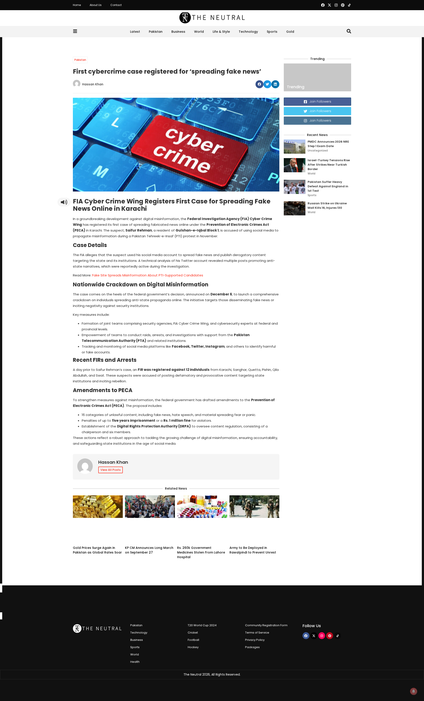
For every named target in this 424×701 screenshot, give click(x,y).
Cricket (193, 632)
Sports (272, 31)
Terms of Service (257, 632)
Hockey (193, 647)
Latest (135, 31)
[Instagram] (336, 5)
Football (193, 640)
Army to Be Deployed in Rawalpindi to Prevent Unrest (252, 550)
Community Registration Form (266, 625)
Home (77, 5)
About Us (96, 5)
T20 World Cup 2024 (202, 625)
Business (178, 31)
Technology (248, 31)
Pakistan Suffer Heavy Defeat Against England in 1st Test (328, 186)
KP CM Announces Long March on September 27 (149, 550)
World (199, 31)
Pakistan (156, 31)
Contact (116, 5)
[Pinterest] (342, 5)
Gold (290, 31)
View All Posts (110, 470)
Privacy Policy (255, 640)
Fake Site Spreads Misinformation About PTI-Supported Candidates (147, 275)
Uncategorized (318, 150)
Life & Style (221, 31)
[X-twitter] (329, 5)
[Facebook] (323, 5)
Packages (252, 647)
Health (135, 662)
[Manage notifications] (413, 691)
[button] (259, 84)
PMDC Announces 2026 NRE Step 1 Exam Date (328, 144)
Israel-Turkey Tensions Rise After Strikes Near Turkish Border (329, 164)
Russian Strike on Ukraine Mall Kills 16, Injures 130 (327, 205)
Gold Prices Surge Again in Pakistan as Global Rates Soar (97, 550)
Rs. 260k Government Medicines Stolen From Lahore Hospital (201, 552)
